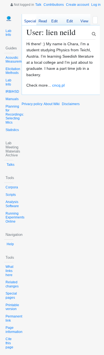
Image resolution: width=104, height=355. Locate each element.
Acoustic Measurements (17, 60)
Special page (34, 21)
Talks (10, 165)
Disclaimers (71, 104)
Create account (77, 5)
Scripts (11, 195)
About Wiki (52, 104)
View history (82, 22)
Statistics (12, 130)
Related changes (12, 284)
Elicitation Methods (13, 71)
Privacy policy (32, 104)
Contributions (54, 5)
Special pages (11, 296)
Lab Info (8, 33)
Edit (54, 21)
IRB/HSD (12, 92)
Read (43, 21)
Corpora (12, 187)
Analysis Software (12, 204)
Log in (96, 5)
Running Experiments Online (15, 217)
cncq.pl (58, 85)
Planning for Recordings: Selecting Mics (15, 115)
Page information (14, 330)
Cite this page (9, 343)
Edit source (67, 22)
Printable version (12, 307)
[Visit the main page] (8, 18)
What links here (9, 271)
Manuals (12, 99)
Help (10, 244)
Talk (38, 5)
